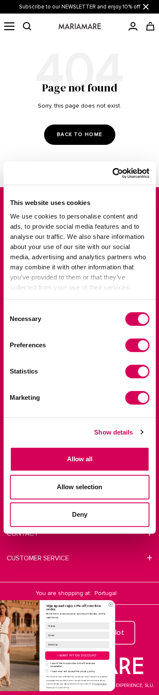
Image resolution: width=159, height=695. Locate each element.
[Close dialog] (139, 605)
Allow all (79, 458)
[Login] (132, 26)
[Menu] (9, 26)
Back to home (80, 134)
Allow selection (79, 486)
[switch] (137, 345)
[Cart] (150, 26)
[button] (27, 26)
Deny (79, 514)
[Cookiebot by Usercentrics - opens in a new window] (113, 173)
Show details (113, 432)
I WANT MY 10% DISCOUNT (105, 655)
